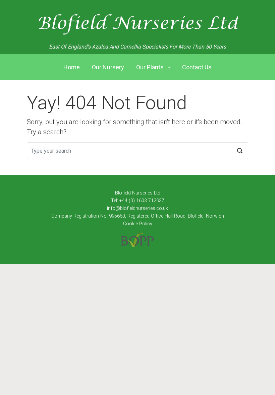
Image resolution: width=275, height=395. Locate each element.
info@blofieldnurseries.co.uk (137, 208)
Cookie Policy (137, 224)
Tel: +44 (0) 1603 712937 (137, 201)
